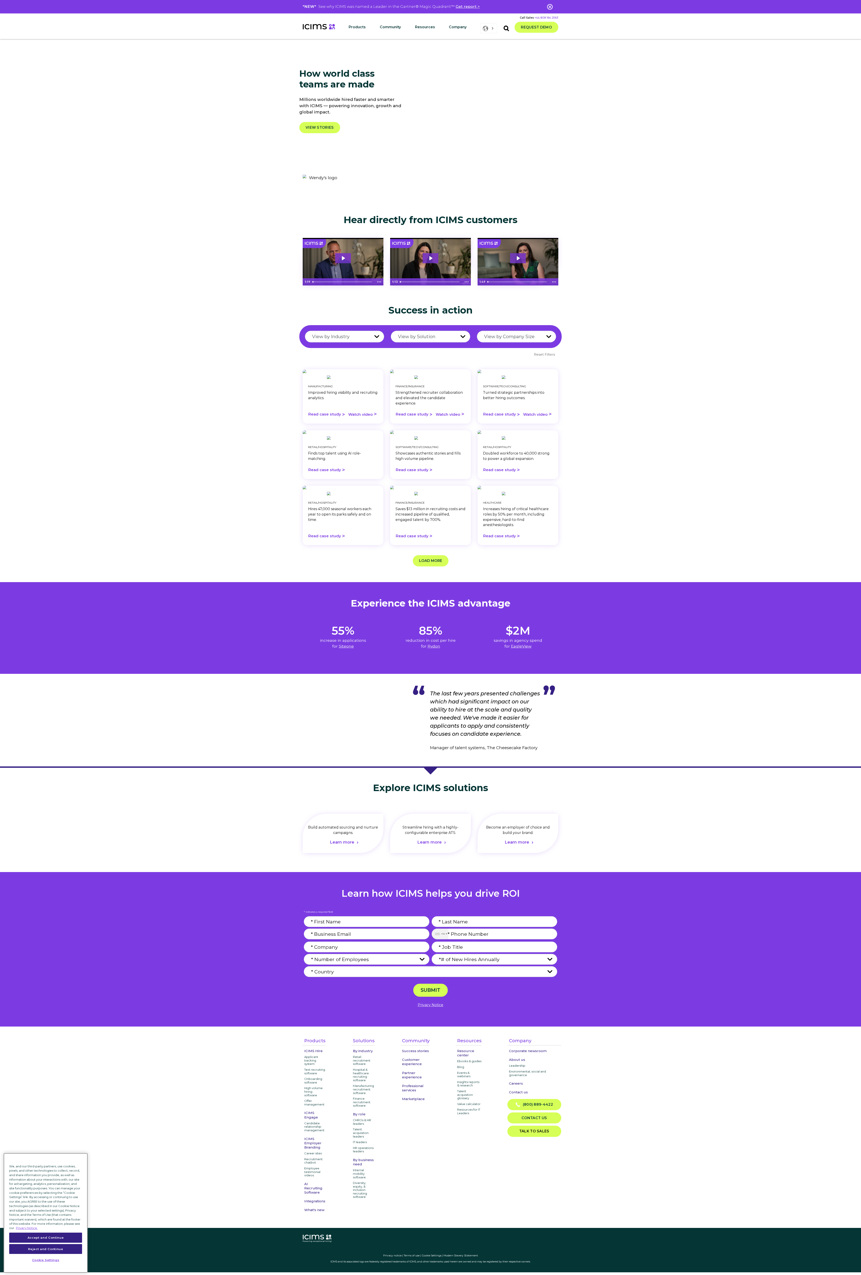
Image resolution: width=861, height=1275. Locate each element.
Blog (460, 1067)
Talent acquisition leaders (361, 1132)
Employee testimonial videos (312, 1171)
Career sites (313, 1153)
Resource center (465, 1053)
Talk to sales (534, 1131)
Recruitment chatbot (313, 1160)
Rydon (434, 646)
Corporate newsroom (528, 1051)
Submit (430, 990)
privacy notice (430, 1005)
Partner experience (412, 1075)
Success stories (415, 1051)
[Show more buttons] (379, 281)
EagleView (521, 646)
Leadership (517, 1065)
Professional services (413, 1088)
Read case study (326, 414)
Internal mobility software (359, 1173)
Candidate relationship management (314, 1126)
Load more (430, 561)
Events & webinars (463, 1074)
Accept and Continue (46, 1237)
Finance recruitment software (361, 1102)
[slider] (343, 281)
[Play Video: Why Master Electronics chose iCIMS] (430, 258)
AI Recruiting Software (313, 1188)
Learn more (342, 842)
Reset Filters (544, 354)
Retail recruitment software (361, 1060)
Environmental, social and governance (527, 1073)
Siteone (346, 646)
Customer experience (412, 1061)
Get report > (468, 6)
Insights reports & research (468, 1083)
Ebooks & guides (469, 1061)
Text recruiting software (314, 1071)
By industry (363, 1051)
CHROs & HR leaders (362, 1121)
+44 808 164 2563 (546, 17)
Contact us (518, 1092)
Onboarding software (313, 1080)
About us (517, 1059)
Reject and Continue (45, 1249)
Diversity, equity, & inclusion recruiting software (360, 1190)
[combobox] (440, 934)
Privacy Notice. (27, 1228)
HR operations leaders (363, 1149)
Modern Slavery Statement (461, 1255)
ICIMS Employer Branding (313, 1143)
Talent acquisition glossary (465, 1094)
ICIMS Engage (311, 1115)
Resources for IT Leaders (468, 1111)
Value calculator (469, 1104)
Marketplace (413, 1099)
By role (359, 1114)
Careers (516, 1083)
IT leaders (360, 1142)
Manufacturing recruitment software (363, 1089)
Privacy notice (392, 1255)
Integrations (314, 1201)
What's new (314, 1210)
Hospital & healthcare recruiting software (361, 1075)
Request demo (536, 27)
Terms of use (412, 1255)
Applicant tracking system (311, 1060)
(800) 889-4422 (536, 1104)
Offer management (314, 1102)
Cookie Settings (431, 1255)
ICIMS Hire (313, 1051)
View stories (320, 127)
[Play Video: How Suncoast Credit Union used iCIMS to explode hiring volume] (343, 258)
